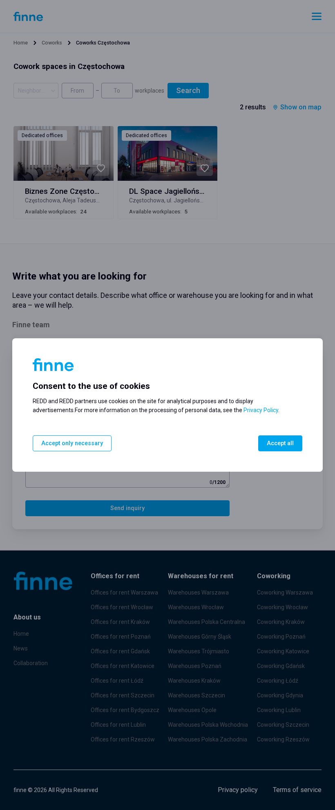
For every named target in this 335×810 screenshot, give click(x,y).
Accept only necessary (72, 443)
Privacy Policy (260, 410)
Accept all (280, 443)
